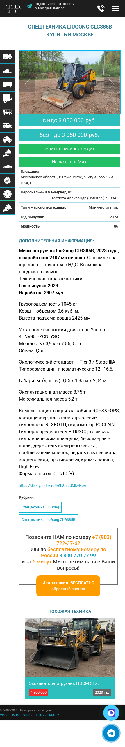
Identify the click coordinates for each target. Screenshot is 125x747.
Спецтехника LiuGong (40, 507)
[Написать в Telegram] (111, 733)
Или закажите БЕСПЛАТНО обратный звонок (68, 585)
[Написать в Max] (111, 713)
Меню (115, 8)
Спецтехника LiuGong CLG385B (48, 519)
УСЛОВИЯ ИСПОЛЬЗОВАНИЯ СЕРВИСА (30, 715)
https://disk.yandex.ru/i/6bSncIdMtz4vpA (52, 485)
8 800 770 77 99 (77, 555)
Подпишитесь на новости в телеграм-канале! (55, 7)
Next (107, 657)
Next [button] (111, 84)
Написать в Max (69, 162)
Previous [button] (27, 84)
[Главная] (14, 9)
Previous (32, 657)
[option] (70, 84)
